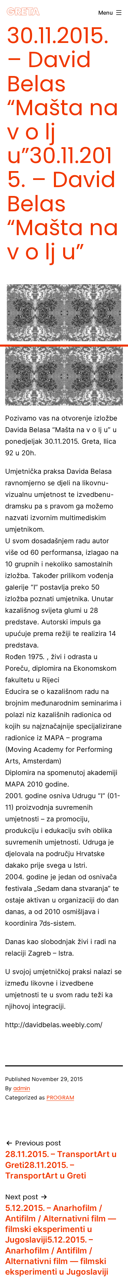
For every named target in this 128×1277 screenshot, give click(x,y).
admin (21, 1088)
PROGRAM (60, 1097)
